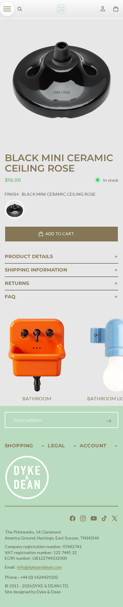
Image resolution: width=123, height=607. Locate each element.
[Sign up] (109, 421)
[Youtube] (93, 518)
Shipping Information (36, 270)
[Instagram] (83, 518)
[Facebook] (72, 518)
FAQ (10, 296)
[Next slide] (111, 360)
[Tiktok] (104, 518)
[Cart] (115, 8)
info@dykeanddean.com (39, 567)
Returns (17, 283)
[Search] (19, 8)
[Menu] (7, 9)
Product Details (29, 256)
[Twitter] (114, 518)
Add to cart (59, 233)
